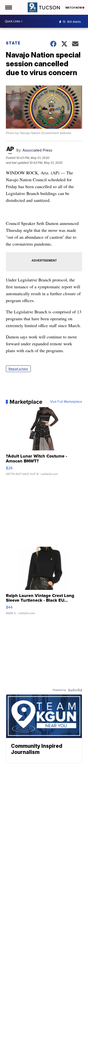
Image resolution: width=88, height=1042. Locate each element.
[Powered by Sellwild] (75, 690)
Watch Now (73, 7)
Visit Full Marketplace (66, 401)
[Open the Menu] (8, 7)
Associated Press (37, 150)
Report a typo (18, 369)
